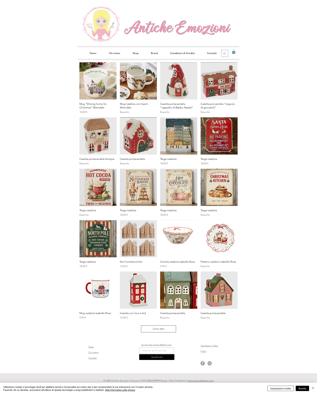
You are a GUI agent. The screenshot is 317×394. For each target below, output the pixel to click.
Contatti (92, 357)
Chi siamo (93, 352)
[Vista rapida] (98, 80)
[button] (233, 52)
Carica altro (158, 328)
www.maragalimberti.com (200, 380)
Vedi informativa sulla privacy (120, 390)
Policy (203, 351)
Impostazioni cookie (280, 388)
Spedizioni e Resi (209, 345)
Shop (91, 346)
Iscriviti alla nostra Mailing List (156, 344)
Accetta (302, 388)
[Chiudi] (313, 388)
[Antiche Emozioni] (203, 363)
